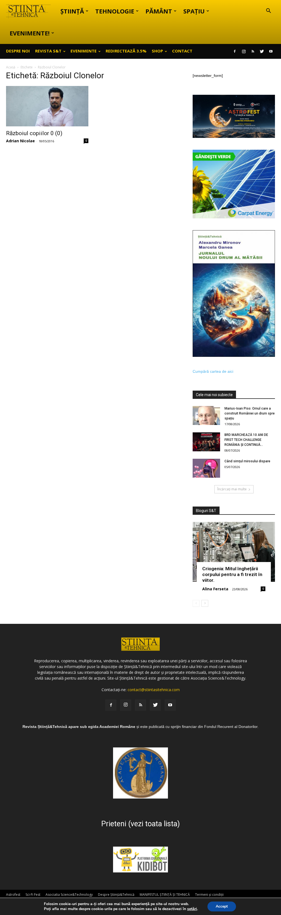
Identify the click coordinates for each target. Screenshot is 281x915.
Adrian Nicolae (20, 140)
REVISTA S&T (48, 51)
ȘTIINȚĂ (72, 11)
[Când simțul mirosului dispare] (206, 468)
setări (192, 908)
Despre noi (18, 51)
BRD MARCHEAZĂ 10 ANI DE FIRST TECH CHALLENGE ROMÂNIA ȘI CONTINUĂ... (246, 440)
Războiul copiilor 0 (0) (34, 133)
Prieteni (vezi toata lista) (140, 823)
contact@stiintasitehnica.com (154, 689)
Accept (222, 906)
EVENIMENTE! (30, 33)
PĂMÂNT (158, 11)
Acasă (10, 67)
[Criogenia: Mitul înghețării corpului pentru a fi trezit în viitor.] (234, 552)
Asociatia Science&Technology (69, 894)
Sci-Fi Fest (33, 894)
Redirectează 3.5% (126, 51)
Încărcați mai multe (232, 489)
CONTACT (182, 51)
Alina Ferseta (215, 588)
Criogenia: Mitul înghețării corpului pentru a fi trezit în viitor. (232, 574)
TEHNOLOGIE (114, 11)
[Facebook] (235, 51)
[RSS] (253, 51)
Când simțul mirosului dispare (247, 461)
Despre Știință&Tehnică (116, 894)
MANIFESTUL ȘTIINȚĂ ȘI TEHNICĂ (165, 894)
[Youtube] (271, 51)
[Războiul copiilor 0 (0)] (47, 106)
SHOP (157, 51)
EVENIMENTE (84, 51)
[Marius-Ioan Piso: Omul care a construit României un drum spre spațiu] (206, 415)
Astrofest (13, 894)
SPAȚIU (194, 11)
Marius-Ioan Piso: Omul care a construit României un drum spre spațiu (249, 413)
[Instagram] (244, 51)
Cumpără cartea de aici (213, 371)
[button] (268, 11)
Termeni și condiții (209, 894)
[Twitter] (262, 51)
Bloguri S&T (206, 510)
